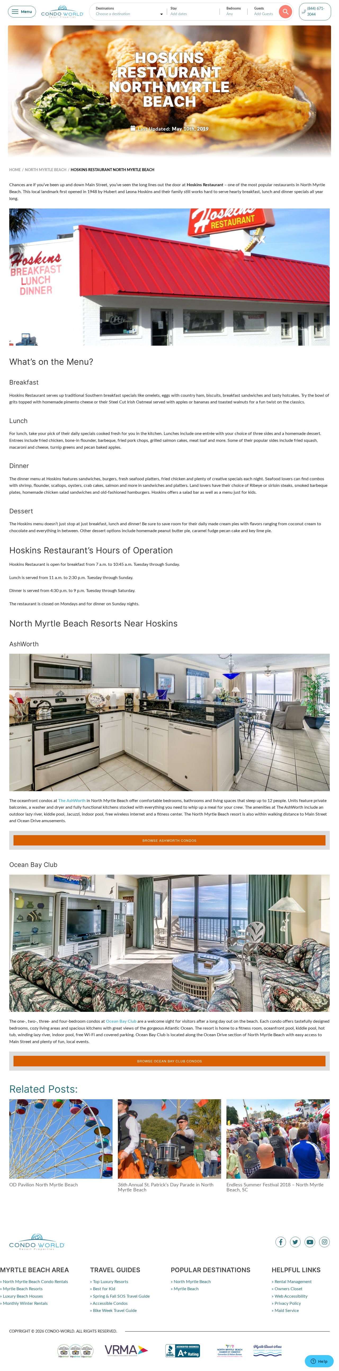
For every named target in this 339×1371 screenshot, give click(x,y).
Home (15, 170)
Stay (174, 8)
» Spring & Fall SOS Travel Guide (120, 1296)
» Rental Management (292, 1282)
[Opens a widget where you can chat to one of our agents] (319, 1361)
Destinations (105, 8)
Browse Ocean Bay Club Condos (169, 1061)
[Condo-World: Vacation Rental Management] (62, 12)
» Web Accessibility (289, 1296)
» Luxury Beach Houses (21, 1296)
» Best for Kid (102, 1289)
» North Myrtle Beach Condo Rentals (34, 1282)
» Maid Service (285, 1310)
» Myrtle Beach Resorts (21, 1289)
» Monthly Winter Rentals (24, 1303)
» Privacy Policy (286, 1303)
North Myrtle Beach (45, 170)
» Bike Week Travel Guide (113, 1310)
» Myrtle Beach (185, 1289)
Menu (26, 11)
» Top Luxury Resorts (109, 1282)
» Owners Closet (287, 1289)
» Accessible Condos (109, 1303)
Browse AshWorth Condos (169, 840)
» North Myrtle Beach (191, 1282)
